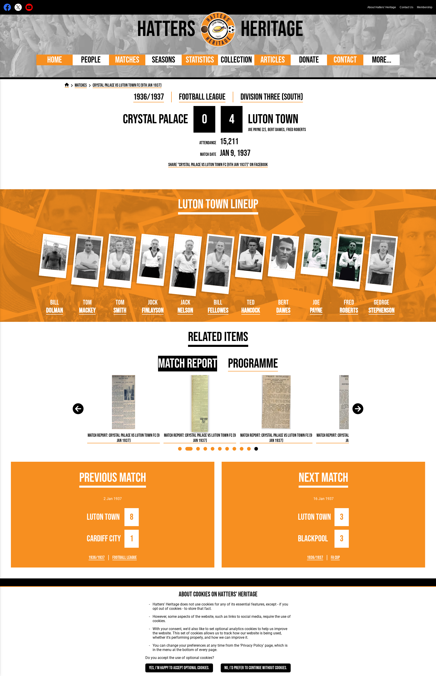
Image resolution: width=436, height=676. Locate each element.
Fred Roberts (296, 129)
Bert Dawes (276, 129)
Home (54, 60)
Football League (202, 97)
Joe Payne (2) (257, 129)
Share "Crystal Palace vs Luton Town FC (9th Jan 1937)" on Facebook (218, 164)
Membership (424, 7)
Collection (236, 60)
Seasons (163, 60)
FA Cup (335, 557)
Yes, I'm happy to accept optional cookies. (179, 668)
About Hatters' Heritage (381, 7)
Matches (127, 60)
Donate (309, 60)
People (91, 60)
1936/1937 (148, 97)
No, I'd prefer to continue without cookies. (255, 668)
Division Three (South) (271, 97)
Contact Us (406, 7)
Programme (253, 363)
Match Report (187, 363)
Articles (272, 60)
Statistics (200, 60)
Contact (345, 60)
